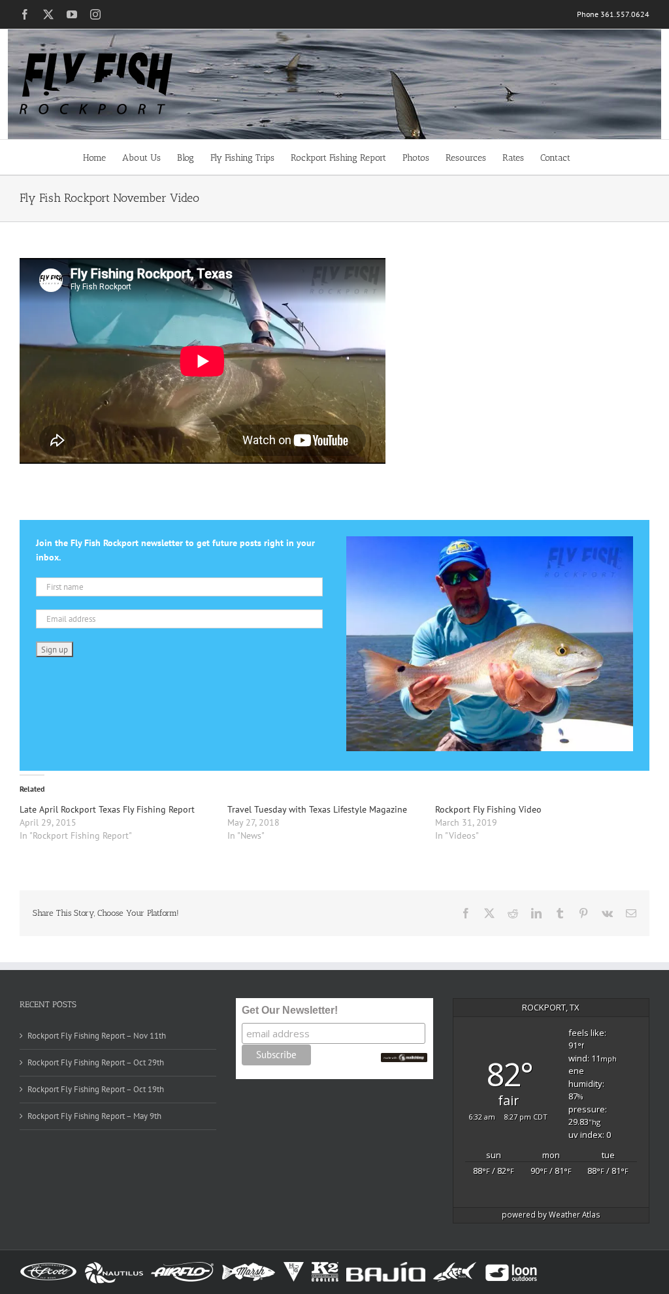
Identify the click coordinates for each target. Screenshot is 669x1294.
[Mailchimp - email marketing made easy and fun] (404, 1058)
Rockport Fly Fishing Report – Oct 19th (95, 1089)
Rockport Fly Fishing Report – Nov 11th (96, 1035)
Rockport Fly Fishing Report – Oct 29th (95, 1062)
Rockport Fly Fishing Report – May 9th (94, 1116)
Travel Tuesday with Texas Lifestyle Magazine (317, 809)
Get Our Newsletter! (290, 1010)
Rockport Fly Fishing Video (488, 809)
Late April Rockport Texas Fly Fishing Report (107, 809)
